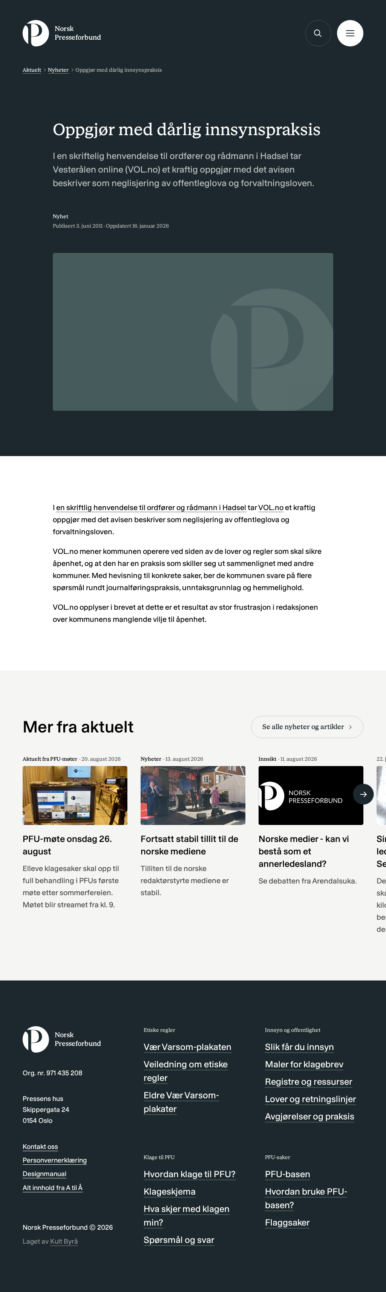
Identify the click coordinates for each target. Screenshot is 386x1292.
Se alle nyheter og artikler (303, 727)
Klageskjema (170, 1191)
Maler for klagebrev (304, 1064)
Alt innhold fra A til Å (53, 1188)
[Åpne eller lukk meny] (350, 33)
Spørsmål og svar (179, 1239)
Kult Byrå (64, 1241)
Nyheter (58, 70)
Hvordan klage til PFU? (190, 1174)
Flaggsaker (287, 1222)
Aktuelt (32, 70)
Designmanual (44, 1174)
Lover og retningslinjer (310, 1098)
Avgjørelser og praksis (309, 1116)
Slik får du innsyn (299, 1046)
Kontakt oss (40, 1146)
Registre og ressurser (308, 1081)
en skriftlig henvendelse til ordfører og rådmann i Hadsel (151, 507)
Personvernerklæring (55, 1160)
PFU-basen (287, 1174)
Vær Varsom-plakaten (187, 1046)
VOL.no (270, 507)
